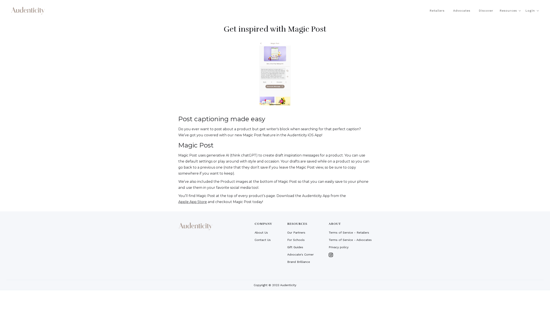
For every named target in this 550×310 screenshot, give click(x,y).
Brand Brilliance (298, 262)
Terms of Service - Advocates (350, 240)
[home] (28, 10)
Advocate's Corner (300, 254)
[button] (509, 10)
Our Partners (296, 232)
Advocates (461, 10)
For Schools (296, 240)
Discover (486, 10)
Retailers (437, 10)
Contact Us (263, 240)
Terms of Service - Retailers (349, 232)
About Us (261, 232)
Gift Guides (295, 247)
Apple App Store (192, 202)
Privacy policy (338, 247)
